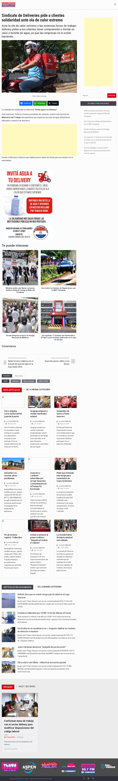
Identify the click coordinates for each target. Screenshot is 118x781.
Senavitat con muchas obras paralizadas (10, 475)
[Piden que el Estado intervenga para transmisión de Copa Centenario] (65, 464)
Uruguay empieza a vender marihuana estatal (38, 414)
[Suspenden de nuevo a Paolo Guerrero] (65, 402)
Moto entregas (29, 381)
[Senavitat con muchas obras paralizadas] (13, 464)
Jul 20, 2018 (64, 547)
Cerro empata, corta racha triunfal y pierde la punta (13, 414)
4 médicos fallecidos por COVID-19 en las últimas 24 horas (44, 613)
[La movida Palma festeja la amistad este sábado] (65, 526)
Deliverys (15, 381)
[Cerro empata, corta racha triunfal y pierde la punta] (13, 402)
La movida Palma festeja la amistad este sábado (64, 537)
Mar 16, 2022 (38, 550)
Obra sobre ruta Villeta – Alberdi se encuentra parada (42, 662)
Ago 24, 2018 (64, 424)
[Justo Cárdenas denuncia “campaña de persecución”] (8, 652)
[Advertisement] (39, 140)
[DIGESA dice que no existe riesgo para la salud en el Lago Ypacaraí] (8, 600)
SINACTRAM (43, 381)
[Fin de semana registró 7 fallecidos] (13, 526)
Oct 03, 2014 (38, 496)
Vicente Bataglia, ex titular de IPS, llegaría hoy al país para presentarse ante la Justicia (97, 150)
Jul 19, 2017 (38, 424)
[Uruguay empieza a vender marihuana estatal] (39, 402)
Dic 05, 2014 (12, 485)
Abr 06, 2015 (12, 424)
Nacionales (19, 376)
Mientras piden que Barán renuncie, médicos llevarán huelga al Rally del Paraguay (97, 113)
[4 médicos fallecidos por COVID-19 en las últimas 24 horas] (8, 618)
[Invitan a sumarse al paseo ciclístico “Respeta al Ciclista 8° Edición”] (39, 526)
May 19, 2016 (64, 488)
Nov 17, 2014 (12, 545)
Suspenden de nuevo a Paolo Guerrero (63, 414)
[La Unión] (8, 4)
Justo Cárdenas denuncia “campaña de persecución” (42, 647)
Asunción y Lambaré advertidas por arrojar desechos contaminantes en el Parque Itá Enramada (38, 481)
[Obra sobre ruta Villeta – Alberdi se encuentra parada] (8, 667)
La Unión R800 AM (12, 421)
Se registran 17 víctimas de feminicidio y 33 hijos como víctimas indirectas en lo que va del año (98, 140)
